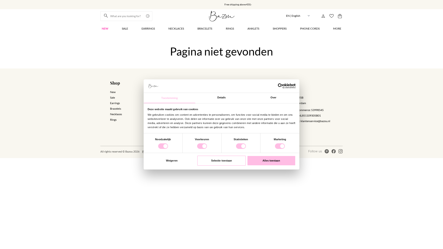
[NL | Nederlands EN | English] (298, 15)
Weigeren (172, 160)
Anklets (253, 28)
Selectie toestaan (221, 160)
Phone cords (310, 28)
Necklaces (176, 28)
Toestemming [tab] (169, 97)
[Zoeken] (148, 16)
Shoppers (280, 28)
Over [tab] (273, 97)
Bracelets (204, 28)
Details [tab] (221, 97)
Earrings (148, 28)
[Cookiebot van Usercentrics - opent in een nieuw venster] (280, 86)
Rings (230, 28)
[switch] (202, 146)
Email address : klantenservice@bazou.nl (306, 121)
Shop (115, 83)
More (337, 28)
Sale (125, 28)
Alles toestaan (271, 160)
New (105, 28)
